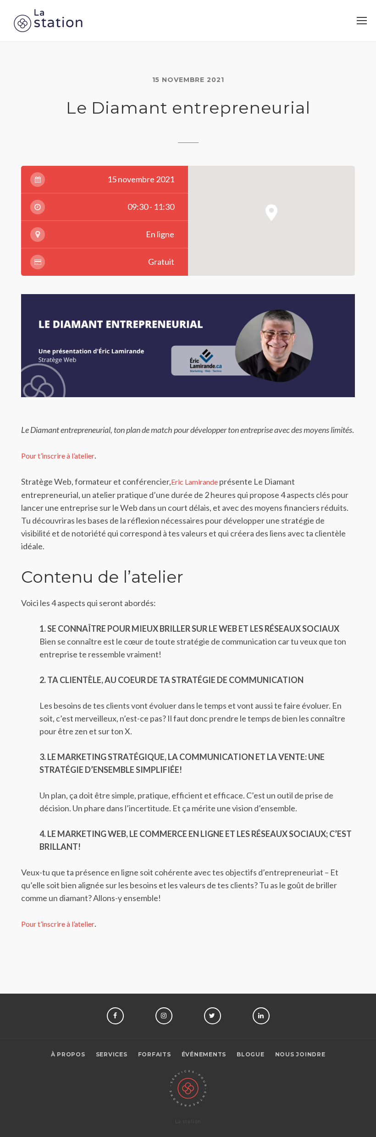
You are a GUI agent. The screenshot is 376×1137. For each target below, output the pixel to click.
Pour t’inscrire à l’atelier (57, 455)
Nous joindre (300, 1054)
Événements (204, 1054)
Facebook (115, 1015)
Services (111, 1054)
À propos (68, 1054)
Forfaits (154, 1054)
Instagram (163, 1015)
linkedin (261, 1015)
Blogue (251, 1054)
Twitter (212, 1015)
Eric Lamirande (194, 481)
